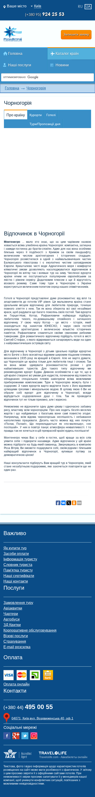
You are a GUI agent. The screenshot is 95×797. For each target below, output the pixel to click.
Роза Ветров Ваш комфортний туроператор (12, 34)
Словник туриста (17, 565)
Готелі (51, 115)
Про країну (15, 115)
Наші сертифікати (18, 576)
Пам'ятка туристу (18, 570)
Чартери (10, 614)
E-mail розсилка (16, 647)
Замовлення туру (18, 603)
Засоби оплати (16, 554)
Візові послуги (15, 636)
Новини (62, 65)
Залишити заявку (76, 34)
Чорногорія (36, 88)
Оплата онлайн (16, 684)
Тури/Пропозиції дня (45, 124)
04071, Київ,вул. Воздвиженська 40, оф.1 (42, 718)
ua (88, 6)
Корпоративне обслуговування (29, 630)
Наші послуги (19, 65)
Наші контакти (15, 581)
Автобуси (11, 619)
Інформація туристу (20, 559)
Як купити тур (15, 548)
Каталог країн (67, 54)
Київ (37, 6)
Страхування (14, 641)
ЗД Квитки (12, 625)
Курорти (36, 115)
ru (80, 7)
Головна (15, 54)
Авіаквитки (12, 608)
